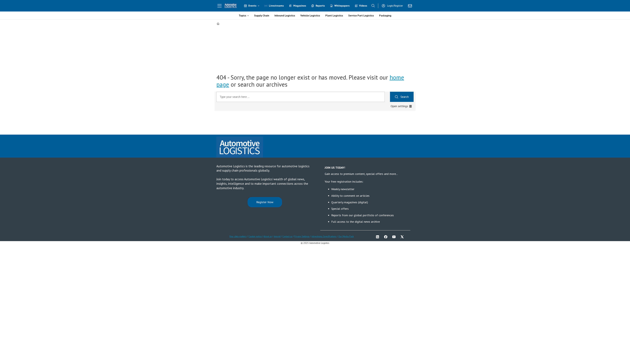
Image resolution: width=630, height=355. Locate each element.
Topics (242, 15)
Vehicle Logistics (310, 15)
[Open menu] (219, 6)
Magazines (299, 5)
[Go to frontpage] (230, 5)
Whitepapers (342, 5)
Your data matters (238, 236)
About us (267, 236)
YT (395, 237)
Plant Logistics (334, 15)
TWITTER (403, 237)
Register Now (264, 202)
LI (378, 237)
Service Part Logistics (361, 15)
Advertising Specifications (323, 236)
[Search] (373, 5)
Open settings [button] (399, 106)
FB (386, 237)
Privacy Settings (302, 236)
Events (252, 5)
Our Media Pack (346, 236)
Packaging (385, 15)
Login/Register (395, 5)
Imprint (277, 236)
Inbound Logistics (284, 15)
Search (404, 97)
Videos (363, 5)
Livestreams (276, 5)
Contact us (287, 236)
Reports (320, 5)
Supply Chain (261, 15)
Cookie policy (255, 236)
